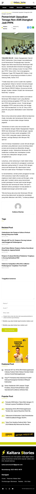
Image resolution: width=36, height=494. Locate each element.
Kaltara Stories (18, 212)
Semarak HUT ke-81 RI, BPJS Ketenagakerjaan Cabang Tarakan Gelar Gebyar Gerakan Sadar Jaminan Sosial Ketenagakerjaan (19, 372)
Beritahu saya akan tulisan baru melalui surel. (15, 325)
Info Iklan (27, 481)
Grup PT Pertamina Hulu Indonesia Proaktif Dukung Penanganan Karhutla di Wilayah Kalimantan (18, 380)
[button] (33, 3)
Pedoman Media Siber (14, 478)
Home (4, 7)
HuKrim (28, 7)
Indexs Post (9, 12)
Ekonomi (19, 7)
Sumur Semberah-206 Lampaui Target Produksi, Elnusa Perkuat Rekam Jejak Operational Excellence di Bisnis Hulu (17, 388)
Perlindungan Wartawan (9, 481)
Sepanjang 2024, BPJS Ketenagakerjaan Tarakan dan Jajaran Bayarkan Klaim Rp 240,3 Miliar (18, 411)
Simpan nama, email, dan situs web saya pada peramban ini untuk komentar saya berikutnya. (18, 317)
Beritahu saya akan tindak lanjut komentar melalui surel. (18, 321)
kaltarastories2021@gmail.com (12, 464)
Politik (12, 7)
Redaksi (20, 481)
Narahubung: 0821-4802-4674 (12, 469)
